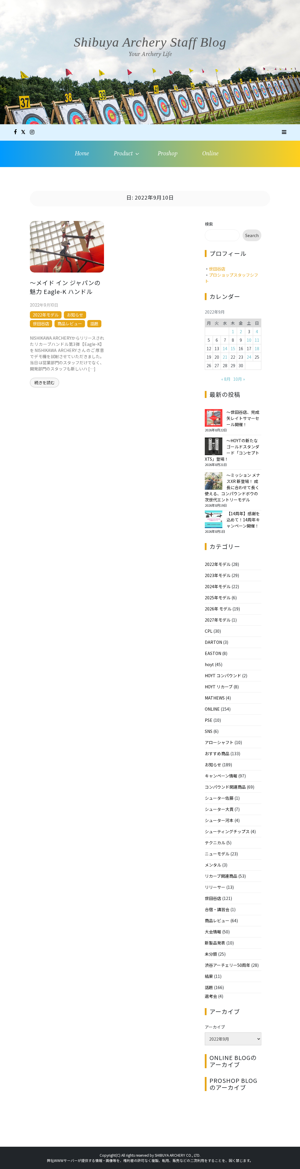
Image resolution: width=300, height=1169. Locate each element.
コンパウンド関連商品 (225, 787)
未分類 (211, 954)
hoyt (209, 664)
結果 (209, 976)
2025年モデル (218, 597)
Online (210, 153)
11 (257, 340)
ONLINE (212, 709)
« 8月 (226, 379)
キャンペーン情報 (221, 776)
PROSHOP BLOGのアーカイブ (233, 1084)
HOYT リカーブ (219, 687)
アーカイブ (215, 1027)
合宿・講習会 (217, 909)
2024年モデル (218, 586)
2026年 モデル (218, 609)
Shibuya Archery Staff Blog (150, 42)
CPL (208, 631)
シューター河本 (219, 820)
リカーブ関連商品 (221, 876)
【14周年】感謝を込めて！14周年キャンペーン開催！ (243, 520)
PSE (208, 720)
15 (233, 348)
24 (249, 357)
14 (225, 348)
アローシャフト (219, 742)
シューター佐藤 (219, 798)
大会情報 (213, 932)
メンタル (213, 865)
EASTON (213, 653)
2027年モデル (218, 620)
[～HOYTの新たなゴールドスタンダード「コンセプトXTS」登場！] (213, 446)
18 (257, 348)
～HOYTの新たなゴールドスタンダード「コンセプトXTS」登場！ (232, 450)
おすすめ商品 (217, 753)
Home (82, 153)
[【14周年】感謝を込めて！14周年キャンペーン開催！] (213, 519)
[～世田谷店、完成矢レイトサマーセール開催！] (213, 418)
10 (249, 340)
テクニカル (215, 842)
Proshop (167, 153)
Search (252, 235)
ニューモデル (217, 854)
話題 (94, 323)
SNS (208, 731)
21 (225, 357)
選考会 (211, 996)
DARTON (213, 642)
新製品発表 (215, 943)
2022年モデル (46, 315)
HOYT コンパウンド (223, 675)
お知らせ (75, 315)
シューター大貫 (219, 809)
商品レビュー (69, 323)
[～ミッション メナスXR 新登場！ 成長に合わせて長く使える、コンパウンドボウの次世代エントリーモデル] (213, 481)
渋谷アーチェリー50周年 (227, 965)
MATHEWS (215, 698)
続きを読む (44, 382)
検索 (209, 224)
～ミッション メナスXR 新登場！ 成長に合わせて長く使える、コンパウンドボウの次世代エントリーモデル (232, 487)
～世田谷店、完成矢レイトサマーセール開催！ (242, 418)
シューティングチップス (227, 831)
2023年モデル (218, 575)
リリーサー (215, 887)
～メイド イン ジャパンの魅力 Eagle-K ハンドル (65, 287)
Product (123, 153)
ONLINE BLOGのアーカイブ (233, 1061)
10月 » (239, 379)
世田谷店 (41, 323)
